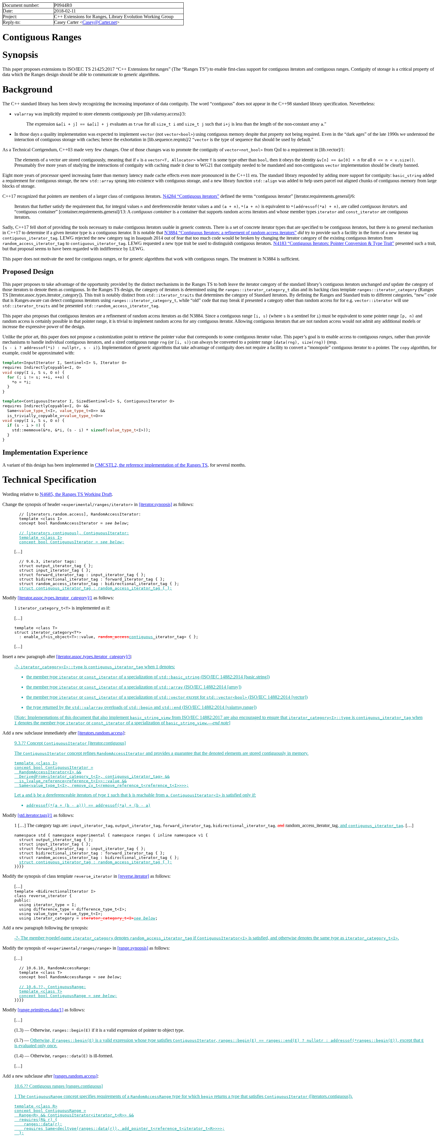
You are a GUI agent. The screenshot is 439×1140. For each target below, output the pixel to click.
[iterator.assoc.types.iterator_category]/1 (55, 597)
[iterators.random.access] (101, 732)
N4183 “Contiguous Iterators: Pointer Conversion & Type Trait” (333, 243)
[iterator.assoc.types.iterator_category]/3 (93, 656)
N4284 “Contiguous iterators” (191, 196)
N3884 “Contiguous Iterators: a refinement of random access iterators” (230, 232)
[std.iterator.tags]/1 (35, 815)
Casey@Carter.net (99, 22)
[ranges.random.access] (75, 1076)
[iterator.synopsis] (155, 504)
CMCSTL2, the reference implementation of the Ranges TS (151, 465)
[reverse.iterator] (133, 876)
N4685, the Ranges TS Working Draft (76, 494)
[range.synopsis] (132, 948)
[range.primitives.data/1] (40, 1009)
